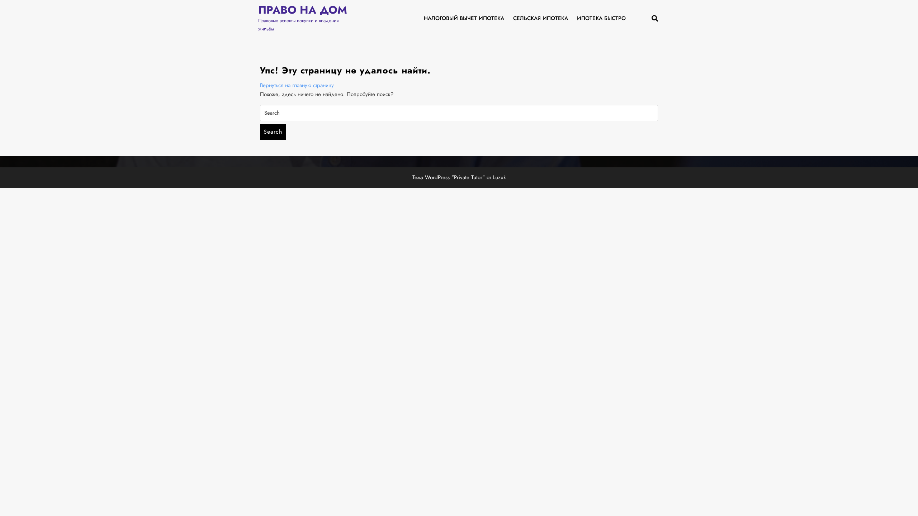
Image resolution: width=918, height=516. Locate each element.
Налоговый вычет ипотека (464, 18)
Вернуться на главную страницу (297, 85)
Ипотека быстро (601, 18)
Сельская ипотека (540, 18)
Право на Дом (302, 10)
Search (273, 132)
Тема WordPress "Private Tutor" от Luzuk (459, 177)
